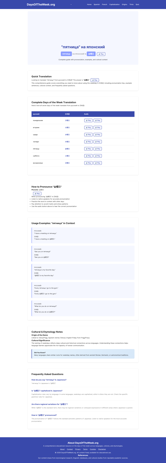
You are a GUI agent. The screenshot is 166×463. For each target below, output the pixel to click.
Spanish (97, 4)
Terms (85, 449)
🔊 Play (101, 54)
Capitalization (114, 4)
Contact (70, 449)
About (62, 449)
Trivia (131, 4)
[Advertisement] (83, 29)
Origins (124, 4)
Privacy (78, 449)
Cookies (93, 449)
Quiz (137, 4)
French (104, 4)
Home (89, 4)
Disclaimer (102, 449)
